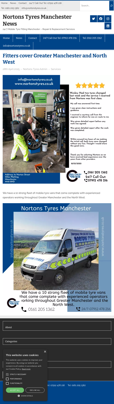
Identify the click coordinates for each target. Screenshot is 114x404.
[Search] (111, 6)
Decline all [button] (35, 390)
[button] (25, 395)
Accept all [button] (15, 390)
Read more (26, 369)
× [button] (45, 352)
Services (56, 69)
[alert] (25, 375)
